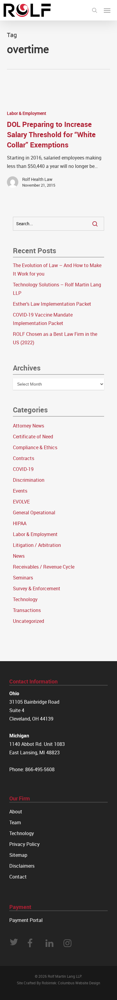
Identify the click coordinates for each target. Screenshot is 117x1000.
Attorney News (28, 425)
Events (20, 490)
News (19, 556)
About (15, 811)
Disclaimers (21, 866)
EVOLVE (21, 501)
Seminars (23, 577)
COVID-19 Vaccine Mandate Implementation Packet (43, 318)
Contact (18, 876)
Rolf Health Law (37, 179)
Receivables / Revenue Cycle (43, 566)
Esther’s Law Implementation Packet (52, 304)
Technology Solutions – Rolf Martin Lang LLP (57, 288)
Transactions (27, 610)
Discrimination (28, 480)
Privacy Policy (24, 844)
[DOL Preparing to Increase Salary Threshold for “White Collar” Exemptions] (58, 151)
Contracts (23, 458)
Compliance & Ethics (35, 447)
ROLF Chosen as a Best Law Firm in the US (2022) (55, 338)
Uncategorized (28, 621)
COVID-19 (23, 469)
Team (15, 822)
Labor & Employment (26, 113)
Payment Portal (26, 920)
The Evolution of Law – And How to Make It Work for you (57, 269)
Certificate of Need (33, 436)
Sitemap (18, 855)
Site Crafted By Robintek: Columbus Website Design (58, 982)
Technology (25, 599)
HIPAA (19, 523)
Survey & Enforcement (36, 588)
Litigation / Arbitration (37, 545)
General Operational (34, 512)
